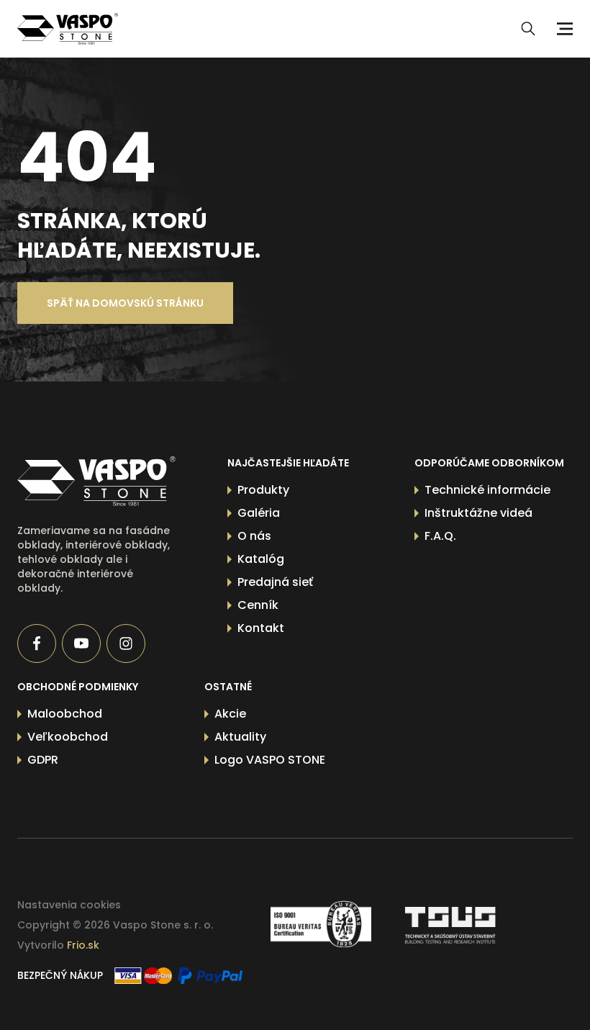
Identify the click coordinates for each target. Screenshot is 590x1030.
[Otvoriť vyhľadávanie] (528, 29)
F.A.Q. (440, 536)
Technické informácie (487, 490)
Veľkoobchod (67, 736)
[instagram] (125, 643)
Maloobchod (64, 713)
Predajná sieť (275, 582)
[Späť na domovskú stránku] (96, 481)
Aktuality (240, 736)
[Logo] (67, 29)
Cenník (257, 605)
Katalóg (260, 559)
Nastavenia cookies (69, 905)
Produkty (263, 490)
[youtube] (81, 643)
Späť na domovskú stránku (125, 303)
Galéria (258, 513)
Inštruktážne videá (478, 513)
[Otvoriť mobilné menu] (563, 29)
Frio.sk (83, 945)
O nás (254, 536)
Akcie (230, 713)
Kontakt (260, 628)
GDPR (42, 759)
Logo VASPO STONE (269, 759)
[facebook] (36, 643)
